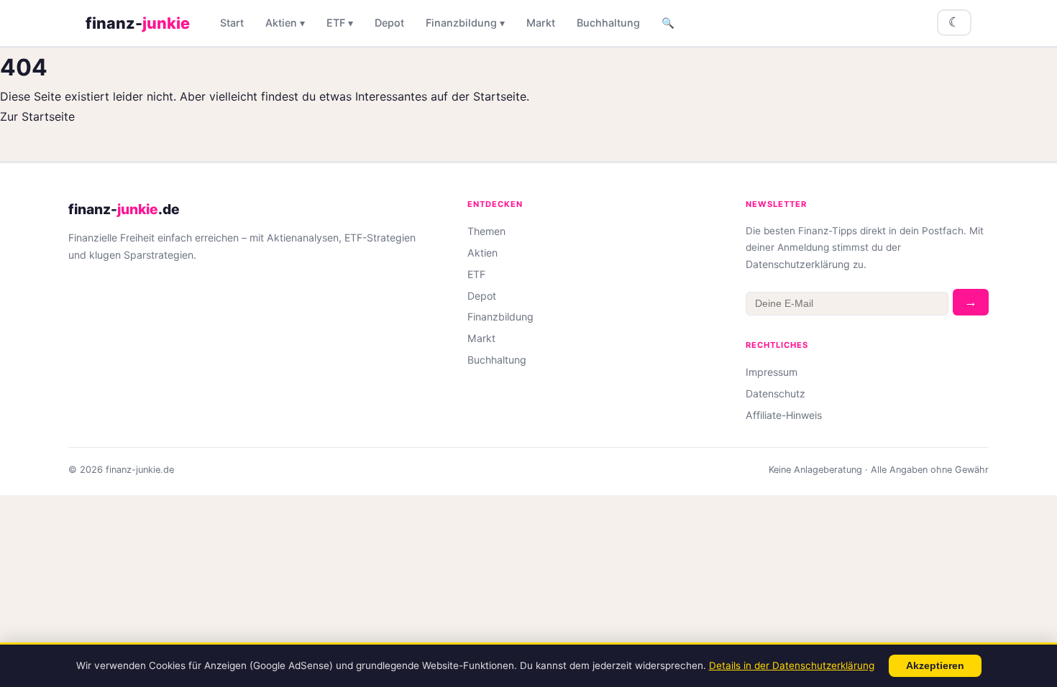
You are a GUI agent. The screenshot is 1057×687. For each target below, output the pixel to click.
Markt (540, 23)
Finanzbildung (500, 316)
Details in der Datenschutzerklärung (791, 665)
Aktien (482, 252)
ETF (476, 274)
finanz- (138, 23)
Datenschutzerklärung (798, 264)
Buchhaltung (608, 23)
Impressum (771, 372)
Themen (486, 231)
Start (232, 23)
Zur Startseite (37, 116)
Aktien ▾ (285, 23)
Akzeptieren (935, 665)
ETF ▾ (339, 23)
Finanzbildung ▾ (465, 23)
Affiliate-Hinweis (784, 415)
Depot (389, 23)
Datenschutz (775, 393)
